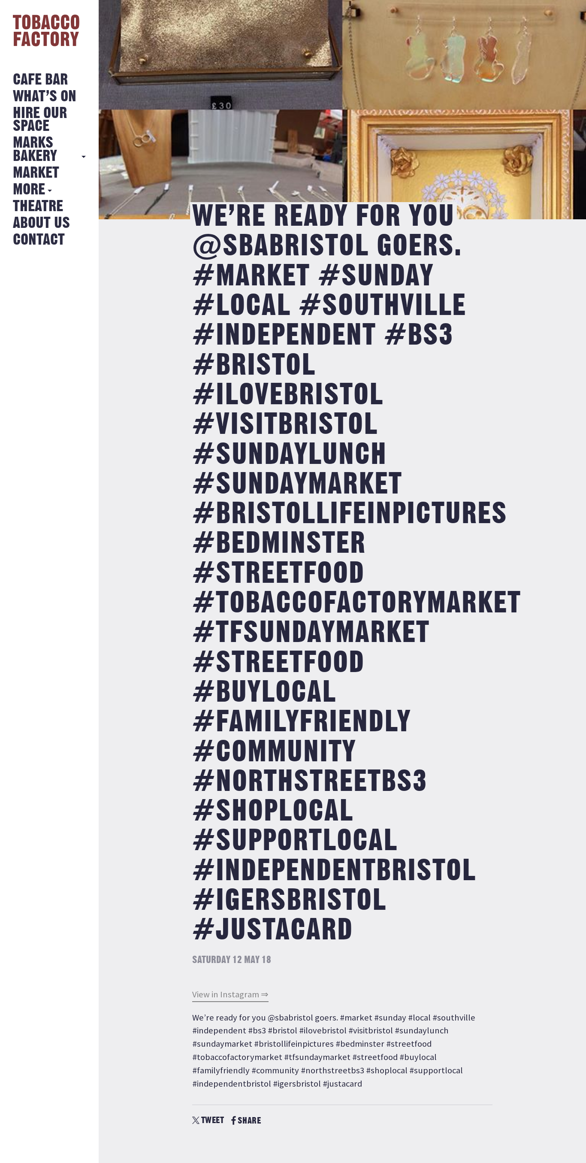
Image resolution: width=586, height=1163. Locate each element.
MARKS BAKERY (35, 149)
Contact (39, 240)
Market (36, 173)
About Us (41, 223)
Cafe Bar (40, 80)
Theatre (38, 206)
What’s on (44, 96)
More (29, 190)
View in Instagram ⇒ (230, 994)
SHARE (249, 1120)
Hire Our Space (40, 120)
